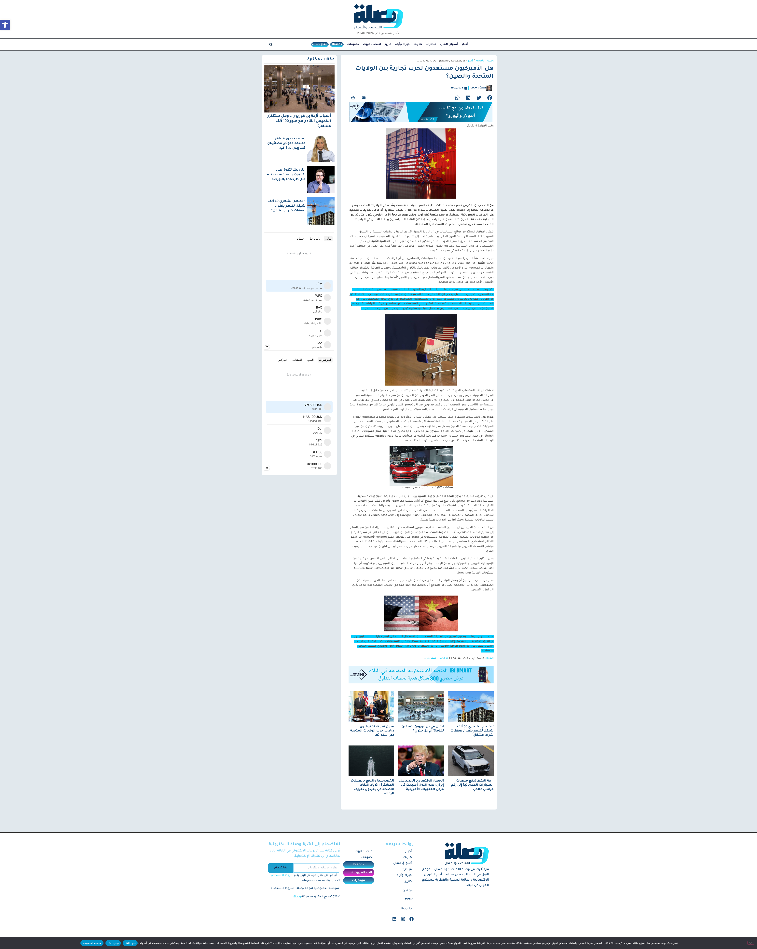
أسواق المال (449, 44)
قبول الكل (130, 942)
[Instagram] (403, 922)
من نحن (408, 893)
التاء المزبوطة (361, 875)
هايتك (417, 44)
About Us (406, 911)
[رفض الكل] (750, 943)
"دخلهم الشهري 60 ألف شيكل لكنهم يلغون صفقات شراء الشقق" (472, 734)
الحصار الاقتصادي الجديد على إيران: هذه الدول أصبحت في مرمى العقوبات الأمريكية (421, 788)
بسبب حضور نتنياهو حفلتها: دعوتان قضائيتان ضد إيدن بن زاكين (286, 143)
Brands (337, 44)
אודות (409, 902)
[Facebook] (411, 922)
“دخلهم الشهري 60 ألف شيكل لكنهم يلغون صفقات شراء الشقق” (287, 206)
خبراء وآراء (402, 44)
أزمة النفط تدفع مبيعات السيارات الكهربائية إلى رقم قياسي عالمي (472, 788)
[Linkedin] (394, 922)
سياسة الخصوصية (92, 942)
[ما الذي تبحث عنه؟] (271, 44)
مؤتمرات (358, 883)
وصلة (297, 900)
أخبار (465, 44)
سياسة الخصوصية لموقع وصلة (317, 891)
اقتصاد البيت (372, 44)
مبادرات (431, 44)
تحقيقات (353, 44)
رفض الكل (113, 942)
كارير (388, 44)
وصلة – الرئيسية (485, 61)
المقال (489, 661)
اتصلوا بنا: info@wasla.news (320, 883)
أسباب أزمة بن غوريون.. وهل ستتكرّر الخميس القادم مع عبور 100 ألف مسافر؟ (299, 121)
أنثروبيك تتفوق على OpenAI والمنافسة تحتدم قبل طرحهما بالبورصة (286, 174)
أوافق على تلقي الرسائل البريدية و (304, 878)
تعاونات (321, 44)
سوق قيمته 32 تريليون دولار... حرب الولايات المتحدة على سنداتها (372, 734)
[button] (5, 25)
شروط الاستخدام (282, 878)
